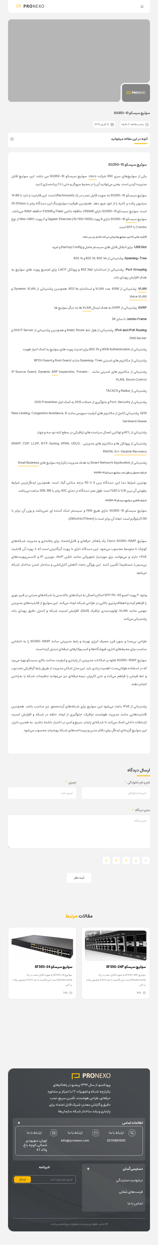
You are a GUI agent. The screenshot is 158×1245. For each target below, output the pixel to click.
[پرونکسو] (30, 6)
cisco (92, 176)
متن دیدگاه (141, 810)
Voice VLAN (138, 296)
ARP (55, 372)
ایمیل (70, 782)
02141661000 (116, 1140)
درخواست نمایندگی (129, 1180)
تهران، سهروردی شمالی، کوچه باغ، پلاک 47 (35, 1145)
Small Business (28, 462)
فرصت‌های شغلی (131, 1192)
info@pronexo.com (75, 1140)
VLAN (87, 308)
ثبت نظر (79, 877)
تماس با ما (135, 1203)
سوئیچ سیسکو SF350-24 (53, 967)
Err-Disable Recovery (130, 451)
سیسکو (131, 219)
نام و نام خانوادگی (137, 782)
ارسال (22, 1179)
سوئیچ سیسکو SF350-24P (126, 967)
